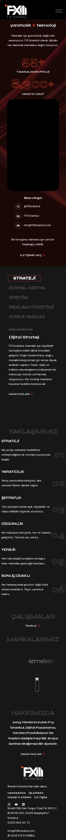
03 (58, 508)
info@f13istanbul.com (21, 831)
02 (58, 483)
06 (58, 589)
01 (59, 454)
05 (58, 560)
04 (58, 534)
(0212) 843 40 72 (19, 822)
